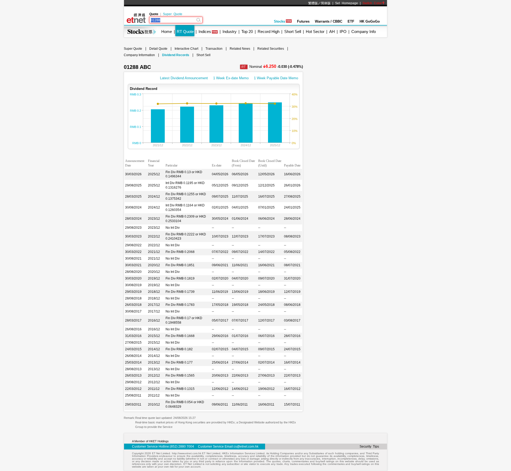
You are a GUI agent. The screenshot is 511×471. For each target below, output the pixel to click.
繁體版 (313, 3)
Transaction (213, 49)
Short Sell (292, 31)
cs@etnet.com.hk (246, 446)
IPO (343, 31)
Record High (268, 31)
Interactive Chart (186, 49)
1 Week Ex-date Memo (231, 78)
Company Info (363, 31)
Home (166, 31)
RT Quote (185, 31)
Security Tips (369, 446)
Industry (229, 31)
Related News (240, 49)
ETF (351, 21)
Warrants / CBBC (328, 21)
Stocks (279, 21)
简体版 (326, 3)
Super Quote (172, 14)
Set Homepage (346, 3)
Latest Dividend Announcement (184, 78)
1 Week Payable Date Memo (276, 78)
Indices (205, 31)
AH (332, 31)
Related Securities (270, 49)
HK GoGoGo (370, 21)
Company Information (139, 55)
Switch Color (372, 3)
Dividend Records (175, 55)
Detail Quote (158, 49)
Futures (303, 21)
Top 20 (247, 31)
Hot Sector (315, 31)
